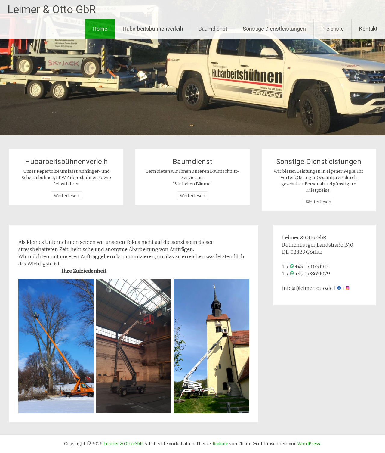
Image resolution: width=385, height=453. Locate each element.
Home (100, 29)
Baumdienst (213, 29)
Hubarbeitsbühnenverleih (153, 29)
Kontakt (368, 29)
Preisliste (332, 29)
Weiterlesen (66, 195)
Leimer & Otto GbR (52, 9)
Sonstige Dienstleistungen (274, 29)
